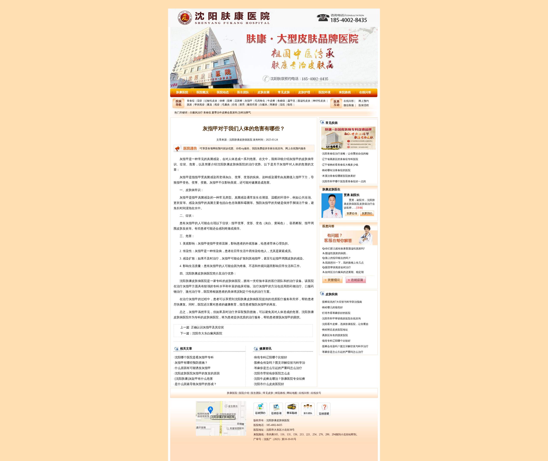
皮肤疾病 (332, 294)
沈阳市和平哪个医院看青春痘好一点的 (344, 181)
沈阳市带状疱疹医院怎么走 (272, 373)
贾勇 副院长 (352, 195)
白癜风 (263, 104)
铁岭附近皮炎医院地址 (335, 329)
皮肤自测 (264, 92)
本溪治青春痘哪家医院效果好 (339, 175)
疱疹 (217, 104)
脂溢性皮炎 (304, 100)
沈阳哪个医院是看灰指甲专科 (194, 357)
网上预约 (364, 100)
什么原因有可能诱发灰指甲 (193, 368)
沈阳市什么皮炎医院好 (269, 384)
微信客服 (349, 105)
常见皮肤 (284, 92)
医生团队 (243, 92)
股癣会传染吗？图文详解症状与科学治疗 (345, 346)
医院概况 (202, 92)
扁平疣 (291, 100)
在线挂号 (316, 392)
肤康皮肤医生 (331, 189)
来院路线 (345, 92)
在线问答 (365, 92)
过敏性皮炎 (210, 100)
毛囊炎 (226, 104)
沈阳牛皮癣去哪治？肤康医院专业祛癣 (279, 378)
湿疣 (282, 104)
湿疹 (199, 100)
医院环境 (325, 92)
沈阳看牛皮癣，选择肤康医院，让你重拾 (345, 324)
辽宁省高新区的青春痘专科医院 (340, 159)
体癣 (222, 100)
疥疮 (234, 104)
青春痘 (191, 100)
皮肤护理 (304, 92)
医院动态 (223, 92)
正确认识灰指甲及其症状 (207, 327)
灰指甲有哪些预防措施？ (191, 362)
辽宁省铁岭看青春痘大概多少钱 (340, 164)
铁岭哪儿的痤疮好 (332, 307)
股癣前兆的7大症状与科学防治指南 (342, 301)
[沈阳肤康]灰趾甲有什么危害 (194, 378)
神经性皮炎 (319, 100)
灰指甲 (248, 100)
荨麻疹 (273, 104)
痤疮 (289, 104)
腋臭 (209, 104)
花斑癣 (238, 100)
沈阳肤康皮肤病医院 (240, 139)
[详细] (359, 207)
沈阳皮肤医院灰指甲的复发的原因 (197, 373)
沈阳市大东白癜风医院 (207, 333)
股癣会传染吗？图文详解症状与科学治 (279, 362)
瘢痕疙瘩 (252, 104)
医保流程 (364, 105)
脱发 (189, 104)
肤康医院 (182, 92)
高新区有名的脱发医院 (335, 335)
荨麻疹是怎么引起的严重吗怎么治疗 (278, 368)
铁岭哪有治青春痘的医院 (336, 170)
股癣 (229, 100)
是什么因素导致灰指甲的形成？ (196, 384)
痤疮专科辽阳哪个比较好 (270, 357)
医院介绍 (244, 392)
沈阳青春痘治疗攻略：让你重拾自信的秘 (345, 153)
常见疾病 (332, 123)
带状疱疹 (199, 104)
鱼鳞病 (281, 100)
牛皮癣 (271, 100)
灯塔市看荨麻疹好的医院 (336, 312)
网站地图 (292, 392)
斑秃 (242, 104)
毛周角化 (260, 100)
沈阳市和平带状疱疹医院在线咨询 (341, 318)
